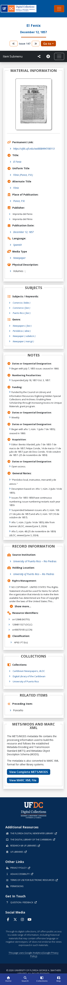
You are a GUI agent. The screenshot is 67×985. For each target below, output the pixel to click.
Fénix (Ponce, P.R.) (23, 175)
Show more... (23, 606)
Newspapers (22, 325)
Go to (47, 44)
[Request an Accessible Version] (49, 56)
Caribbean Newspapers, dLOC (29, 671)
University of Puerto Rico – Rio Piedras (34, 561)
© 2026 (33, 972)
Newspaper (19, 258)
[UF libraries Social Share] (39, 56)
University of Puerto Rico (26, 681)
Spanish (17, 244)
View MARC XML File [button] (22, 780)
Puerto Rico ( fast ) (22, 313)
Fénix (16, 187)
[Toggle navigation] (59, 8)
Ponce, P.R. (19, 201)
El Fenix (17, 161)
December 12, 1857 (23, 232)
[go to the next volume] (36, 43)
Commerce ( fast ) (21, 307)
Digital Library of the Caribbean (29, 676)
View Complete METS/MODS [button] (28, 772)
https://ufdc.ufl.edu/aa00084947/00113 (33, 148)
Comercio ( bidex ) (21, 302)
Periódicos (22, 330)
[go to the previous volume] (14, 43)
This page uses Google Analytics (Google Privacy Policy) (33, 954)
